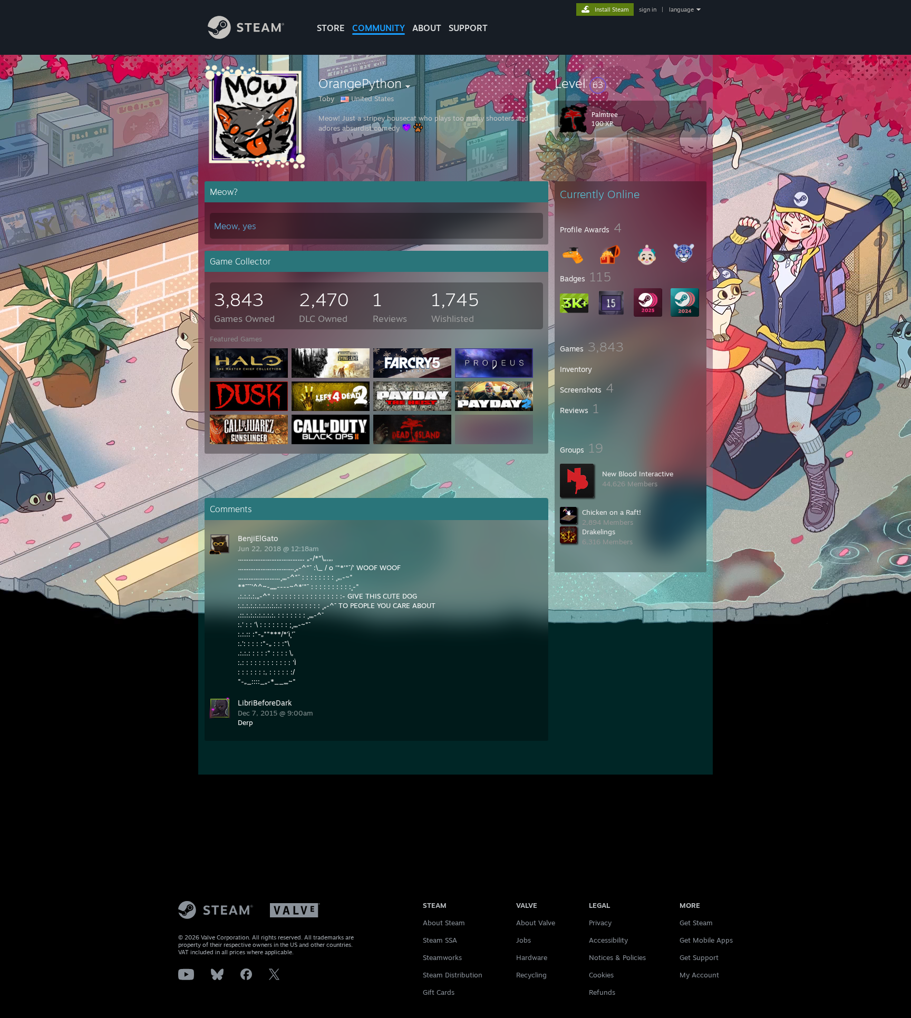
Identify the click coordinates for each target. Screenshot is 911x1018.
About (426, 28)
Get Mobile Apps (706, 940)
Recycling (531, 975)
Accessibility (608, 940)
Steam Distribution (452, 975)
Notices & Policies (617, 957)
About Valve (535, 922)
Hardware (531, 957)
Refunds (602, 992)
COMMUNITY (378, 28)
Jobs (523, 940)
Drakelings (598, 531)
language (681, 9)
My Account (699, 975)
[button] (630, 83)
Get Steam (696, 922)
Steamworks (442, 957)
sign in (647, 9)
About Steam (444, 922)
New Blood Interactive (637, 473)
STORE (331, 28)
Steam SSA (440, 940)
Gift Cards (438, 992)
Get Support (699, 957)
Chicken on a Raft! (611, 512)
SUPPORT (468, 28)
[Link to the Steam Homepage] (246, 36)
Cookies (601, 975)
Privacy (600, 922)
